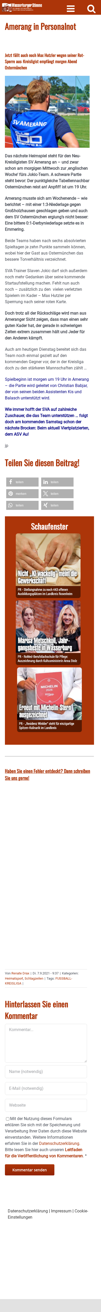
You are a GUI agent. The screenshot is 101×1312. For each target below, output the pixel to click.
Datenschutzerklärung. (59, 1143)
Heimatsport (14, 978)
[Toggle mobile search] (91, 8)
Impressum (61, 1211)
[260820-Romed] (48, 603)
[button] (22, 482)
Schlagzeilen (34, 978)
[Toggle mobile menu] (71, 8)
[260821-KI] (48, 536)
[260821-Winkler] (49, 670)
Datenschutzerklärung (28, 1211)
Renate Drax (20, 973)
